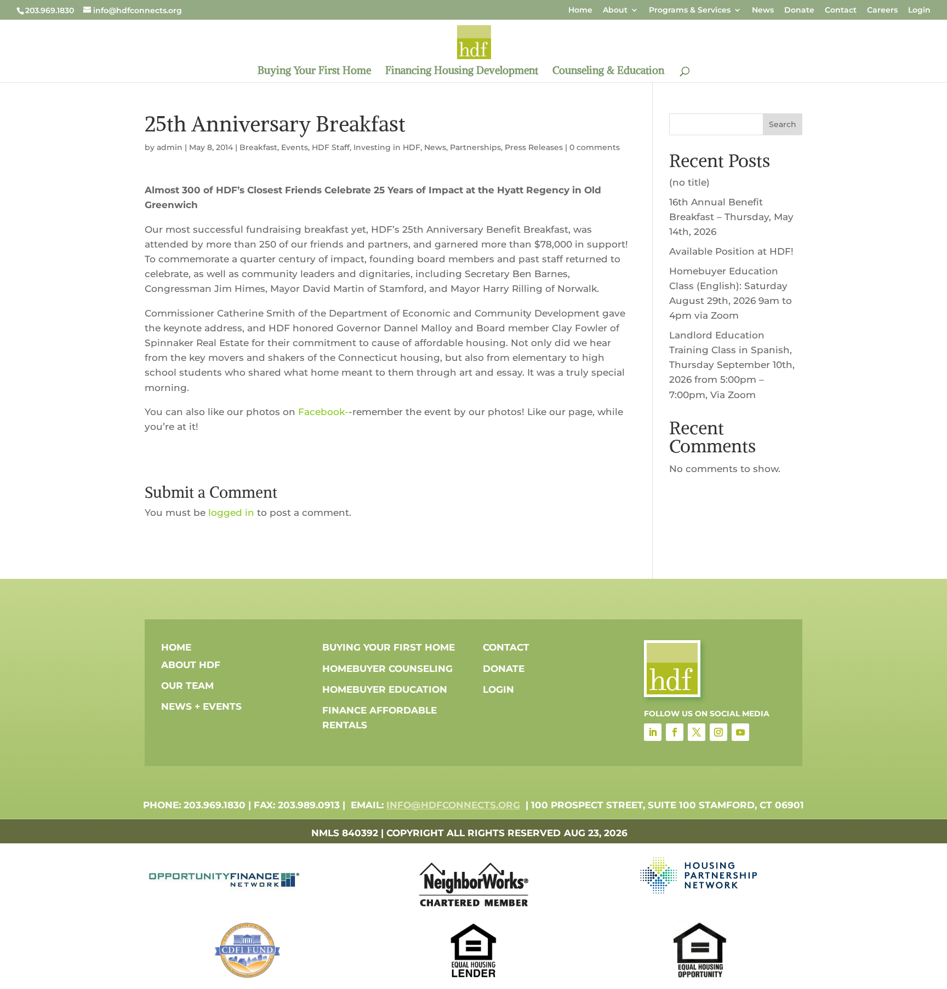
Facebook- (323, 411)
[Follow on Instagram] (718, 732)
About (615, 10)
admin (169, 147)
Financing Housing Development (461, 71)
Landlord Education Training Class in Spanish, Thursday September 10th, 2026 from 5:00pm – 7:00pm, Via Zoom (732, 365)
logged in (231, 512)
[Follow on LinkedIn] (652, 732)
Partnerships (475, 147)
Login (919, 10)
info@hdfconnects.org (453, 805)
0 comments (594, 147)
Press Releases (534, 147)
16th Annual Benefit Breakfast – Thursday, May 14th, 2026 (731, 217)
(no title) (689, 182)
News (763, 10)
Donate (799, 10)
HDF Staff (331, 147)
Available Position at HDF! (731, 251)
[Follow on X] (696, 732)
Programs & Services (690, 10)
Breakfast (258, 147)
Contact (841, 10)
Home (580, 10)
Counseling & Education (608, 71)
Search (782, 124)
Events (294, 147)
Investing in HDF (386, 147)
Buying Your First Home (314, 71)
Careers (882, 10)
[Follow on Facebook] (674, 732)
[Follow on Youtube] (740, 732)
